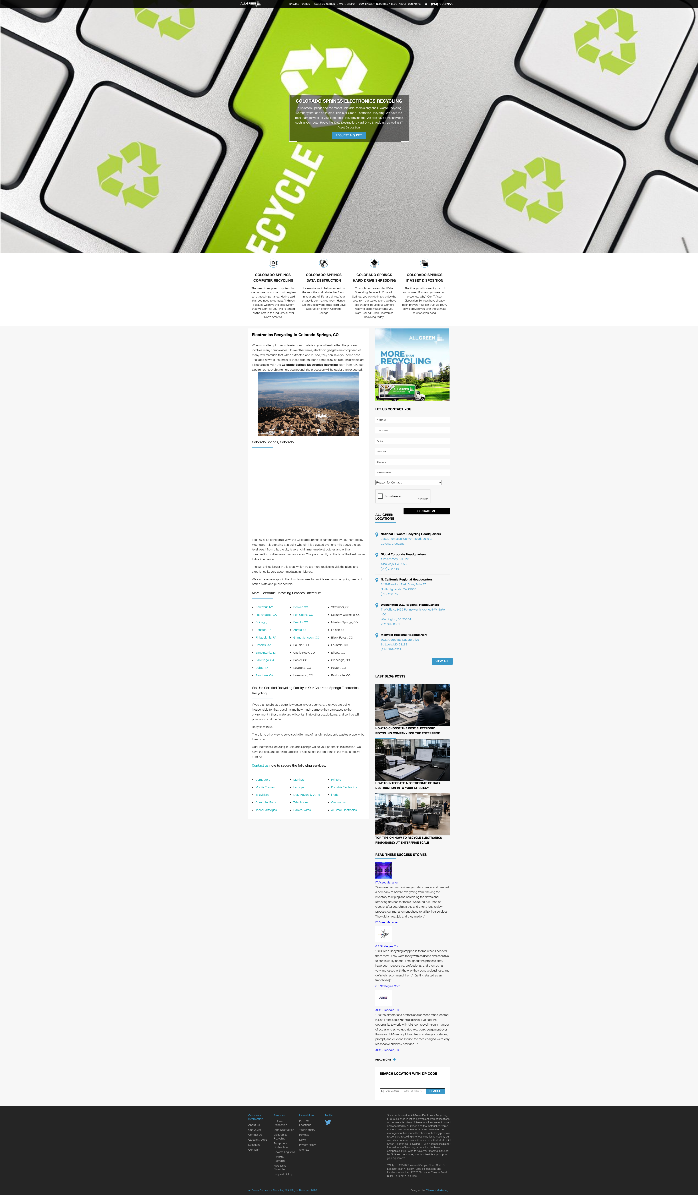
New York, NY (264, 607)
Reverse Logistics (284, 1152)
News (302, 1140)
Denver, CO (300, 607)
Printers (336, 780)
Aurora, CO (300, 630)
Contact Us (414, 4)
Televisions (262, 795)
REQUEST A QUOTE (349, 135)
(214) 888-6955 (442, 4)
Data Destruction (299, 4)
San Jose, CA (264, 675)
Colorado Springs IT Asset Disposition (424, 277)
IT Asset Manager (386, 882)
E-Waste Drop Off (347, 4)
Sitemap (304, 1150)
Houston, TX (263, 630)
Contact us (260, 765)
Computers (263, 780)
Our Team (254, 1150)
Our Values (254, 1130)
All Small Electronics (344, 810)
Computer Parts (266, 802)
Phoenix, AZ (263, 645)
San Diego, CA (265, 660)
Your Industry (307, 1130)
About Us (254, 1125)
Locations (254, 1145)
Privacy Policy (307, 1145)
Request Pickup (283, 1174)
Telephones (300, 802)
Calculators (338, 802)
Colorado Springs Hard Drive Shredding (374, 277)
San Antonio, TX (266, 653)
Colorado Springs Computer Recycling (273, 277)
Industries (382, 4)
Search (435, 1091)
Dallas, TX (262, 668)
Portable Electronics (344, 787)
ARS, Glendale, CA (387, 1010)
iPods (334, 795)
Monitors (298, 780)
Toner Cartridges (266, 810)
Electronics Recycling (280, 1136)
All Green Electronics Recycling (266, 1190)
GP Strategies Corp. (388, 946)
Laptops (298, 787)
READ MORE (383, 1059)
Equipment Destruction (281, 1145)
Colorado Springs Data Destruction (324, 277)
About (402, 4)
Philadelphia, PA (266, 637)
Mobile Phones (265, 787)
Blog (394, 4)
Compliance (366, 4)
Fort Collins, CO (303, 615)
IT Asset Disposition (323, 4)
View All (442, 661)
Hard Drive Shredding (280, 1167)
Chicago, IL (263, 622)
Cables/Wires (302, 810)
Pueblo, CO (300, 622)
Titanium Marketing (437, 1190)
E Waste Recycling (280, 1159)
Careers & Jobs (257, 1140)
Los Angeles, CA (266, 615)
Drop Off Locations (305, 1123)
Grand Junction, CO (306, 637)
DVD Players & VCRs (306, 795)
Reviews (304, 1135)
